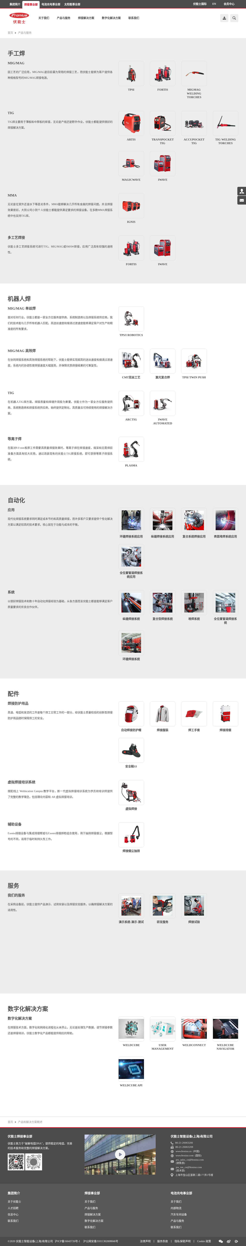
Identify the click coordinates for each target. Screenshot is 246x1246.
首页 (10, 33)
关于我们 (43, 18)
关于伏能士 (14, 1201)
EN (214, 4)
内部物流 (176, 1208)
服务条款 (162, 1241)
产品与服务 (63, 18)
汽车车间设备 (179, 1214)
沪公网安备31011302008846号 (100, 1241)
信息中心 (13, 1214)
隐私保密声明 (183, 1241)
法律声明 (145, 1241)
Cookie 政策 (204, 1241)
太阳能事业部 (72, 4)
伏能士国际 (200, 4)
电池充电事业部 (51, 4)
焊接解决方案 (86, 18)
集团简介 (15, 4)
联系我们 (133, 18)
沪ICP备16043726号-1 (67, 1241)
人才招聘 (13, 1208)
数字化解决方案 (111, 18)
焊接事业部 (31, 4)
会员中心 (229, 4)
